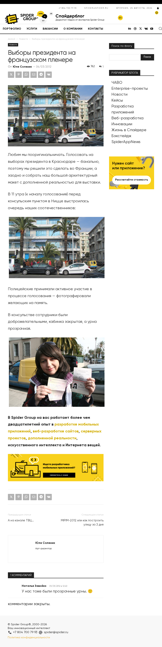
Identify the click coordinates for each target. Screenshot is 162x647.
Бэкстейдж (121, 136)
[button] (160, 28)
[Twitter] (140, 29)
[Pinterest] (18, 75)
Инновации (121, 124)
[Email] (33, 75)
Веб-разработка (127, 118)
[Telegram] (41, 75)
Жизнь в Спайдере (128, 130)
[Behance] (129, 29)
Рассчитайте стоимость (131, 180)
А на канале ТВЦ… (21, 520)
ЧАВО (116, 83)
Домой (11, 39)
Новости (23, 39)
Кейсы (117, 100)
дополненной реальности (52, 438)
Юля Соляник (22, 66)
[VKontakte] (146, 29)
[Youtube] (151, 29)
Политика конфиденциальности (29, 637)
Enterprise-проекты (129, 89)
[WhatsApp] (26, 75)
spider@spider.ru (96, 8)
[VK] (48, 75)
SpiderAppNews (125, 142)
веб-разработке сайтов (56, 431)
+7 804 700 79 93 (67, 8)
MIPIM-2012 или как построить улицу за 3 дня (82, 522)
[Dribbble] (135, 29)
